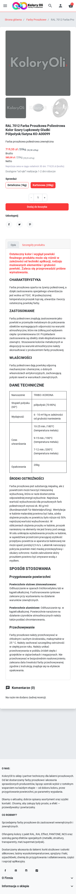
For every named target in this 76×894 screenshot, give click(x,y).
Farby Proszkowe (36, 19)
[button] (50, 5)
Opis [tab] (13, 244)
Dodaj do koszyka (37, 206)
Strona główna (13, 19)
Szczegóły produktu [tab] (33, 244)
